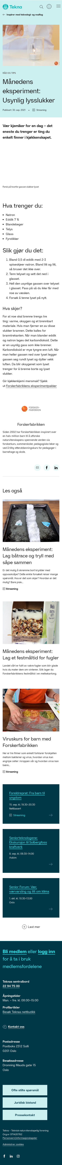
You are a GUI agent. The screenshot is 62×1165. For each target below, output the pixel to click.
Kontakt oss (16, 1026)
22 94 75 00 (11, 986)
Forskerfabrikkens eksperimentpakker (31, 386)
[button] (41, 6)
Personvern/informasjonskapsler (20, 1137)
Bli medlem (15, 951)
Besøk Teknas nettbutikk (19, 1012)
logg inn (46, 951)
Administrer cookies (13, 1144)
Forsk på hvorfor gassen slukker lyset (21, 186)
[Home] (12, 7)
